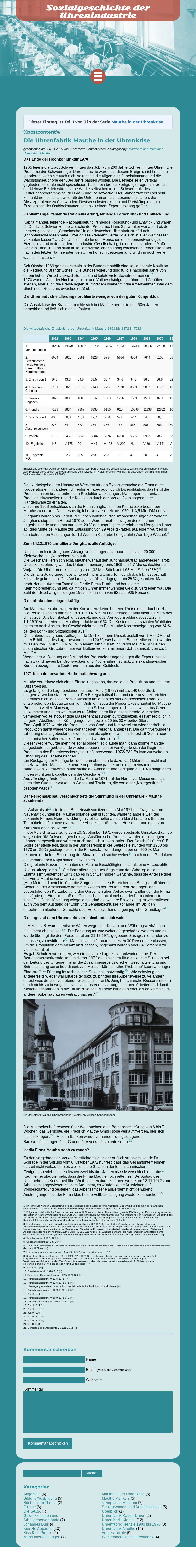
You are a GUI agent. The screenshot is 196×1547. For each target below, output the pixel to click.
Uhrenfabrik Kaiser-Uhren (123, 1516)
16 (58, 868)
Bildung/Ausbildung (40, 1498)
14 (130, 853)
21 (97, 993)
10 (103, 773)
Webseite (94, 1380)
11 (52, 787)
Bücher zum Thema (40, 1503)
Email (108, 1370)
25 (161, 1193)
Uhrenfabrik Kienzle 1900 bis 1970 (131, 1524)
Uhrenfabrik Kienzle (119, 1520)
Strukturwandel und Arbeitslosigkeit (132, 1507)
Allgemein (32, 1494)
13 (69, 827)
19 (65, 939)
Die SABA (32, 1511)
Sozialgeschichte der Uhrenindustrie (98, 11)
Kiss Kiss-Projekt (37, 1533)
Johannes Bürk (36, 1524)
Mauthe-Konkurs (116, 1498)
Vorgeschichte (114, 1533)
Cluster (29, 1507)
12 (49, 808)
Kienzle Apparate (38, 1528)
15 (97, 859)
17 (166, 908)
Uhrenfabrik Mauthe (36, 153)
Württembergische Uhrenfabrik (127, 1537)
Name (91, 1359)
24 (163, 1170)
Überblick (110, 1511)
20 (126, 970)
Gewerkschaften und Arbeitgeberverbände (41, 1518)
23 (130, 1140)
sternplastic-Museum (119, 1503)
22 (52, 1135)
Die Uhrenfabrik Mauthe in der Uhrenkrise (86, 140)
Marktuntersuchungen (41, 1537)
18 (63, 930)
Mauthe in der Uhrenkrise (137, 122)
